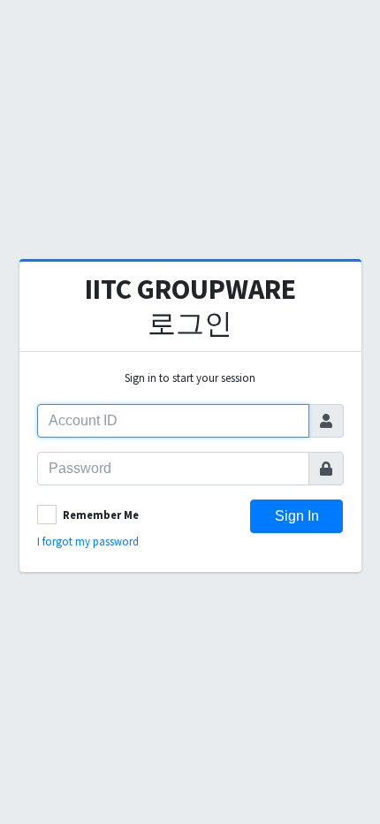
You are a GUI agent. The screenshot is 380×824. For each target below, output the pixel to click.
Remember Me (101, 514)
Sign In (297, 515)
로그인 (190, 305)
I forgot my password (88, 541)
